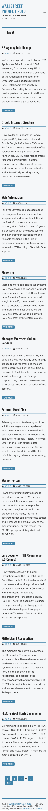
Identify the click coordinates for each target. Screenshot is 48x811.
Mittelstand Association (17, 638)
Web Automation (12, 197)
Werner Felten (11, 480)
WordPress (26, 809)
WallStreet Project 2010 (14, 8)
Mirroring (8, 272)
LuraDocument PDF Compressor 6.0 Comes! (22, 557)
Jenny (39, 809)
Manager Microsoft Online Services (19, 340)
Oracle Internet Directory (18, 122)
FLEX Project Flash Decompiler (21, 713)
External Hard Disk (14, 409)
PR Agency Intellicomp (16, 47)
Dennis (8, 53)
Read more (8, 111)
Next (9, 782)
